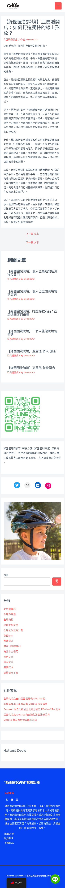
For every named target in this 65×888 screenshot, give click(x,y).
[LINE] (16, 799)
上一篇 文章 (32, 234)
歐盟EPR (8, 635)
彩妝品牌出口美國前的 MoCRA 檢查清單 (25, 704)
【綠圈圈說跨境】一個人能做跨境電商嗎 (32, 332)
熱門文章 (8, 657)
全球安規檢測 (11, 625)
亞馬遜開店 (12, 39)
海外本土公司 (11, 651)
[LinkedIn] (38, 485)
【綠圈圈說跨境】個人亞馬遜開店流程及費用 (32, 273)
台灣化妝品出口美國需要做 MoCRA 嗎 (24, 698)
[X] (17, 485)
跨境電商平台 (11, 672)
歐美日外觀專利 (12, 646)
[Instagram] (48, 486)
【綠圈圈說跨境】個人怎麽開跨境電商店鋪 (32, 293)
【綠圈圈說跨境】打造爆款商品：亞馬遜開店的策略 (32, 313)
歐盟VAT (8, 640)
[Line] (55, 879)
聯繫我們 (9, 834)
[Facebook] (11, 799)
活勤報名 (9, 793)
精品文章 (8, 662)
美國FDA (8, 667)
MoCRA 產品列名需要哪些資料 (20, 720)
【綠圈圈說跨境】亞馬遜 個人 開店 (31, 351)
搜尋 (6, 575)
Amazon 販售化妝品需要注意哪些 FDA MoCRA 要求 (32, 709)
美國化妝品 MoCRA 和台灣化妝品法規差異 (27, 714)
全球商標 (8, 619)
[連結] (27, 485)
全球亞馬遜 (10, 614)
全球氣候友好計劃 (13, 630)
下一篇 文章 (32, 242)
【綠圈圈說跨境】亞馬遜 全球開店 (31, 368)
